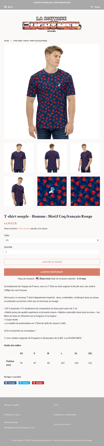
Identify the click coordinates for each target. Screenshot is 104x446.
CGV (56, 405)
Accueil (6, 41)
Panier (97, 7)
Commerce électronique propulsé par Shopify (72, 440)
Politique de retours (12, 415)
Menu (10, 7)
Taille (6, 235)
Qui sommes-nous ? (62, 424)
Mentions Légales (11, 405)
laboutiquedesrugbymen (41, 440)
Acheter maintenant (52, 272)
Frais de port (23, 228)
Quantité (8, 247)
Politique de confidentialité (65, 415)
